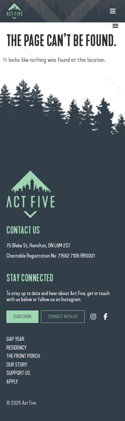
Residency (16, 348)
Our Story (16, 365)
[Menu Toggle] (115, 25)
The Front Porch (23, 356)
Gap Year (15, 339)
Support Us (18, 373)
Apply (12, 382)
